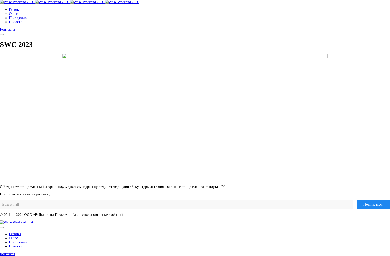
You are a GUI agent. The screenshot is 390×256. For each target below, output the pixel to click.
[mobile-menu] (2, 34)
